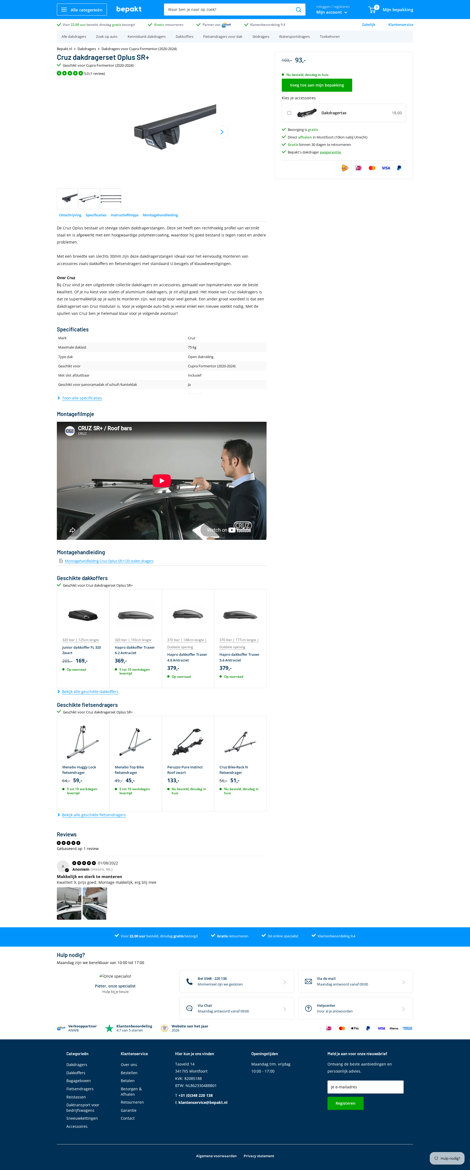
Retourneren (132, 1102)
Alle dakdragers (73, 36)
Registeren (345, 1103)
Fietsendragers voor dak (222, 36)
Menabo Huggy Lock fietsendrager (79, 770)
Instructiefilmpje (124, 215)
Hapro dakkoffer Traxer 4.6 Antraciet (187, 657)
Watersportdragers (294, 36)
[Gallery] (162, 144)
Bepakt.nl (64, 48)
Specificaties (96, 215)
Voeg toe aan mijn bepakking (317, 84)
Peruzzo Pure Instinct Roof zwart (185, 770)
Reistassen (76, 1097)
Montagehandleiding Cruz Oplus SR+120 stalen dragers (109, 560)
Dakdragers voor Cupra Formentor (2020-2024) (139, 48)
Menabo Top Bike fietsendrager (129, 770)
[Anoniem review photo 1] (69, 903)
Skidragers (260, 36)
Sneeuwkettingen (82, 1118)
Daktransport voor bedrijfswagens (82, 1107)
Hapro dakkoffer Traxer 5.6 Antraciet (239, 657)
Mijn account (329, 12)
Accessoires (77, 1126)
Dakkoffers (184, 36)
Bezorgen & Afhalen (131, 1091)
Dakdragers (87, 48)
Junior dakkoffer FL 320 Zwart (81, 650)
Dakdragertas (334, 112)
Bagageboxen (78, 1080)
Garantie (129, 1110)
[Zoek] (298, 10)
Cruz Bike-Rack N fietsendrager (233, 770)
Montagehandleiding (160, 215)
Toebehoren (330, 36)
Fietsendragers (80, 1088)
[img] (84, 863)
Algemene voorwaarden (216, 1155)
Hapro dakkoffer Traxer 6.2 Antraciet (135, 650)
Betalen (128, 1080)
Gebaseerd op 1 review (78, 848)
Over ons (129, 1064)
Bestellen (129, 1072)
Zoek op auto (107, 36)
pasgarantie (330, 151)
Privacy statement (259, 1155)
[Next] (222, 132)
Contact (128, 1118)
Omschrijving (70, 215)
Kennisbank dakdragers (147, 36)
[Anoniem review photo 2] (95, 903)
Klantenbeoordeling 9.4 (267, 24)
